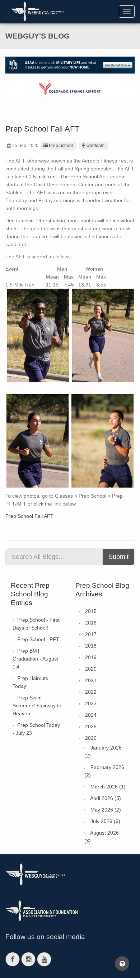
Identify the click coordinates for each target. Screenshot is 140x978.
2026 (91, 738)
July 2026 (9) (105, 821)
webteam (95, 145)
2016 (91, 623)
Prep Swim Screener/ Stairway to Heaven (37, 705)
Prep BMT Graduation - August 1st (35, 659)
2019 (91, 657)
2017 (91, 634)
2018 (91, 646)
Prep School (61, 145)
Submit (118, 556)
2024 (91, 715)
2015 (91, 611)
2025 (91, 726)
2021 (91, 680)
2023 (91, 703)
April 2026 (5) (105, 798)
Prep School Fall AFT (29, 516)
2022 (91, 692)
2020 (91, 669)
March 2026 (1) (108, 787)
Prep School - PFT (38, 639)
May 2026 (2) (105, 810)
